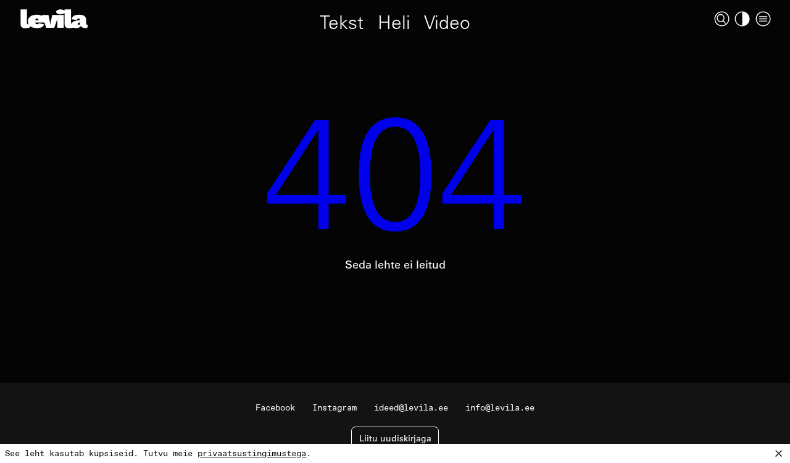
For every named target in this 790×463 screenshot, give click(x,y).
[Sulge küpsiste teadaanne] (779, 454)
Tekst (342, 20)
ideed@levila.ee (411, 407)
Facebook (275, 407)
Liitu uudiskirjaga (395, 438)
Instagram (334, 407)
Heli (394, 20)
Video (447, 20)
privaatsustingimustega (252, 453)
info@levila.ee (499, 407)
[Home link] (54, 18)
